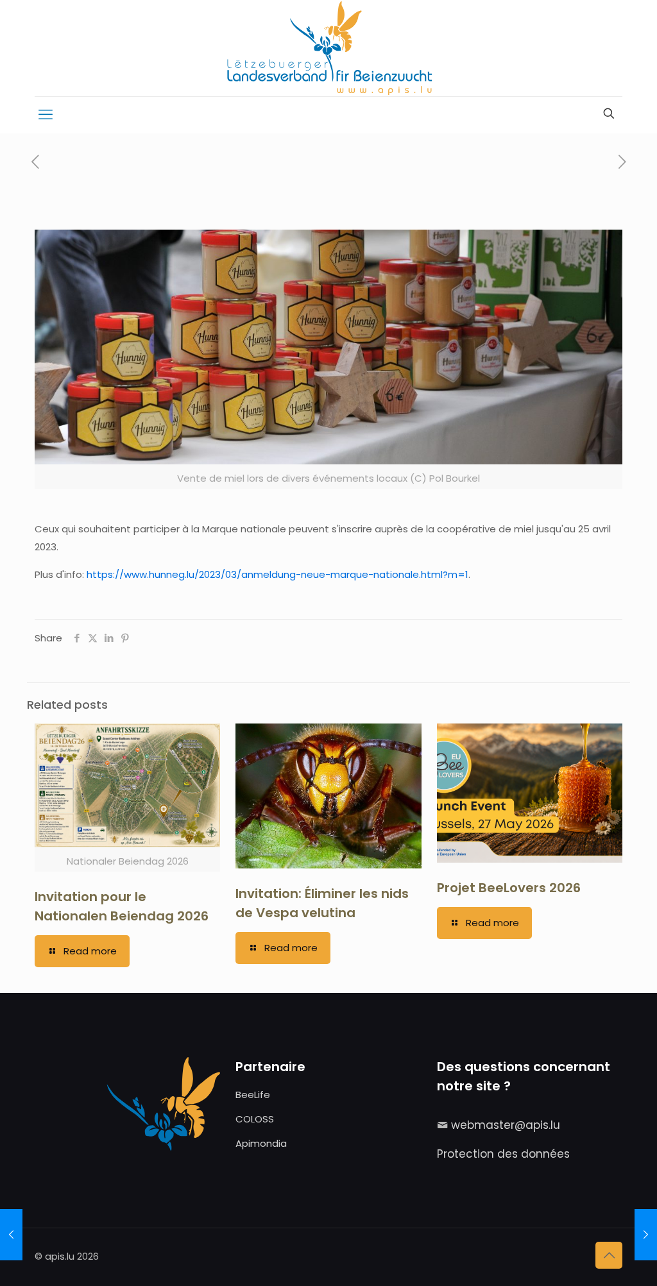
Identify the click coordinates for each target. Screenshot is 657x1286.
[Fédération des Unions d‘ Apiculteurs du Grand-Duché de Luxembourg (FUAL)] (328, 48)
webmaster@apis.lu (505, 1125)
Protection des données (503, 1154)
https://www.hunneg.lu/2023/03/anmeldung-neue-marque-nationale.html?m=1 (277, 574)
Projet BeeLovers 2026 (509, 888)
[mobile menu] (45, 115)
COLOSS (254, 1119)
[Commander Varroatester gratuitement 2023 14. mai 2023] (646, 1234)
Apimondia (261, 1143)
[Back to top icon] (608, 1255)
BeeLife (252, 1094)
